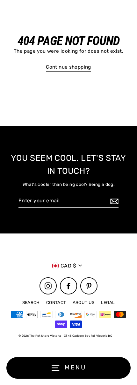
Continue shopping (68, 67)
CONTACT (56, 302)
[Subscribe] (113, 201)
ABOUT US (84, 302)
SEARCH (31, 302)
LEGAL (108, 302)
